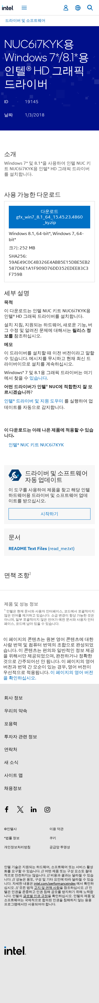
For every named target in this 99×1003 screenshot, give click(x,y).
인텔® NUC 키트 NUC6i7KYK (36, 445)
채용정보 (13, 788)
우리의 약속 (15, 711)
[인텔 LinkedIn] (33, 810)
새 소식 (11, 762)
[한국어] (78, 7)
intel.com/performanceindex (55, 883)
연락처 (10, 749)
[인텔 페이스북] (6, 810)
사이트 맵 (13, 775)
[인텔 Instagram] (47, 810)
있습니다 (38, 378)
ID (6, 102)
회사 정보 (13, 698)
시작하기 (49, 514)
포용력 (10, 724)
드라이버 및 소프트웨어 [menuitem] (25, 20)
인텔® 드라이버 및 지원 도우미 (33, 401)
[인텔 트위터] (20, 810)
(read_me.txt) (42, 548)
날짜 (8, 115)
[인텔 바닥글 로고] (15, 950)
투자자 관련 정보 (20, 737)
